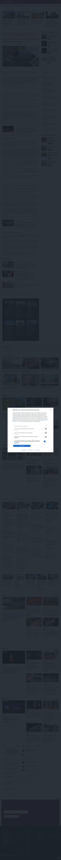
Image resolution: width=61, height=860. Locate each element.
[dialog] (30, 430)
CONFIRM (22, 445)
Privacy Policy (37, 450)
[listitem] (30, 426)
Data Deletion (23, 450)
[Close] (51, 410)
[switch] (45, 428)
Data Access (30, 450)
